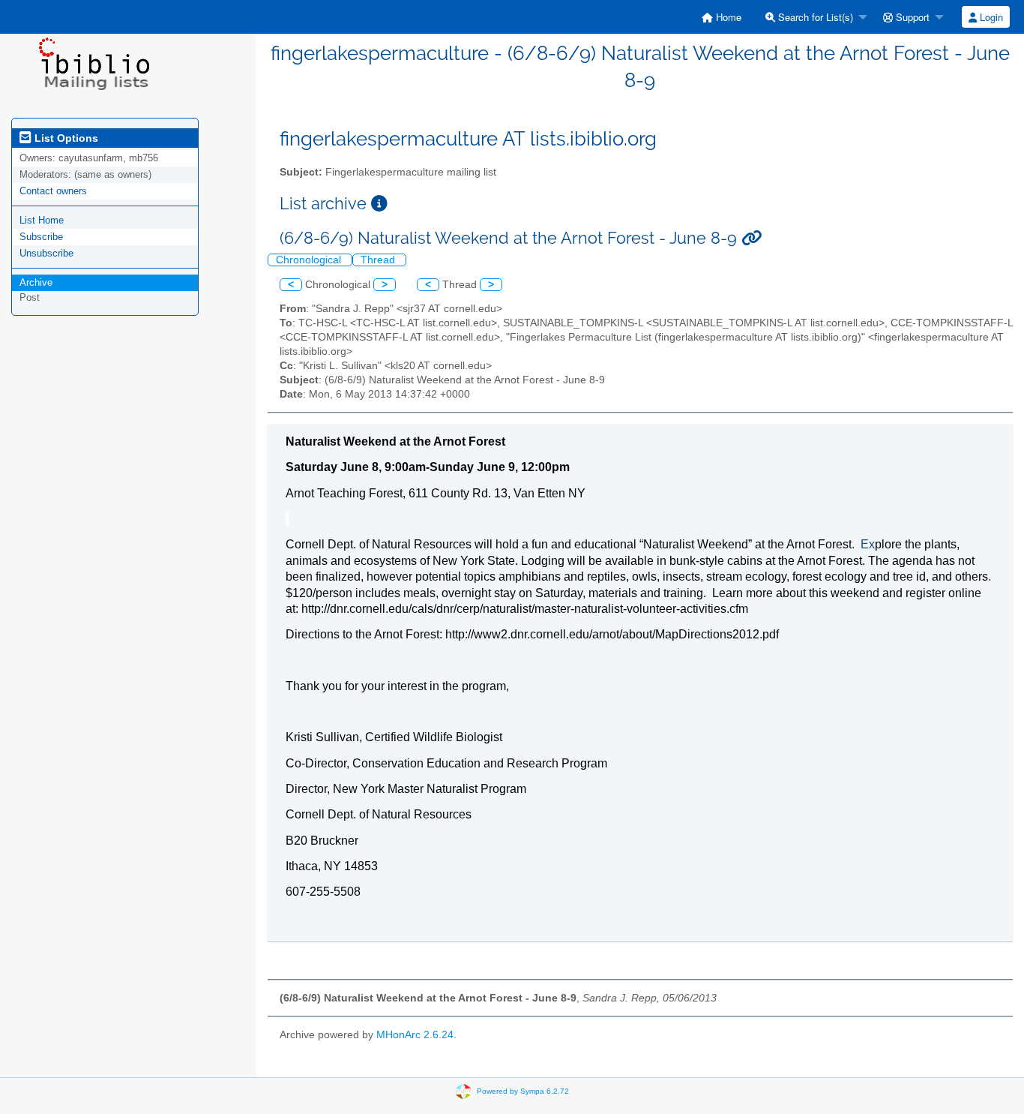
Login (990, 17)
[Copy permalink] (751, 238)
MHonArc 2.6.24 (415, 1034)
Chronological (310, 260)
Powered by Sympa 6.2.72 (523, 1091)
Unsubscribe (46, 253)
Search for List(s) (814, 17)
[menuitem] (721, 17)
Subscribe (41, 236)
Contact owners (53, 191)
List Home (41, 220)
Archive (35, 282)
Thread (379, 260)
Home (727, 17)
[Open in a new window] (379, 203)
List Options (64, 138)
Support (911, 17)
